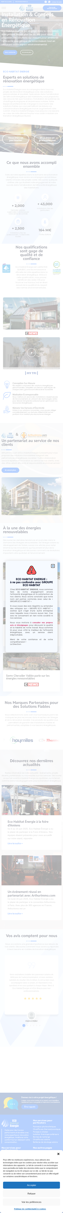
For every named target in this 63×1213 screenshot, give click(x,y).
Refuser (31, 1193)
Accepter (31, 1185)
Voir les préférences (31, 1202)
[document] (31, 606)
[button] (58, 1153)
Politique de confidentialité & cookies (30, 1209)
